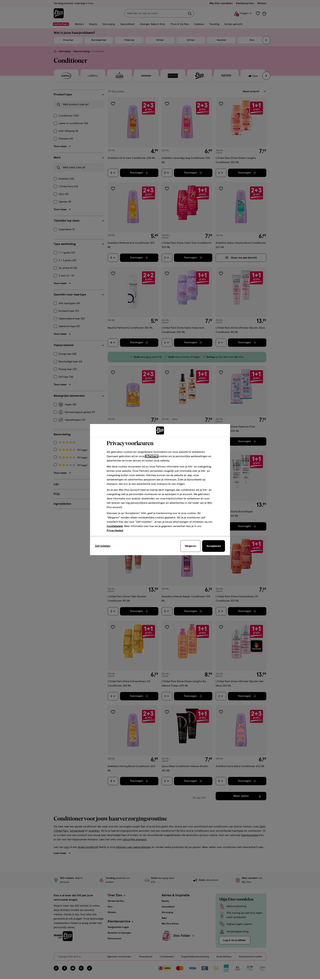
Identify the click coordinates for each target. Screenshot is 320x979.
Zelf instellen (102, 546)
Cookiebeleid (115, 526)
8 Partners (151, 456)
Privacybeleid (115, 530)
